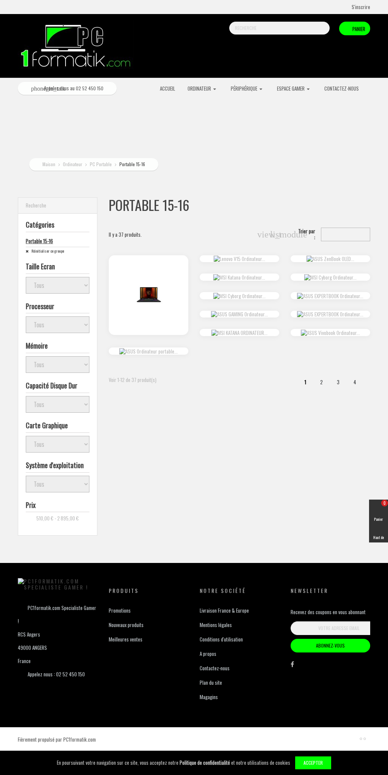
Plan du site (211, 682)
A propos (208, 653)
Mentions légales (216, 625)
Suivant (371, 383)
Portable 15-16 (39, 241)
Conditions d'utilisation (221, 639)
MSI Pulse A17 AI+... (148, 270)
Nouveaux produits (126, 625)
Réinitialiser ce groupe (47, 251)
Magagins (209, 697)
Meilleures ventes (125, 639)
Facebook (292, 666)
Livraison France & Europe (224, 610)
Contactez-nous (215, 668)
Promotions (120, 610)
